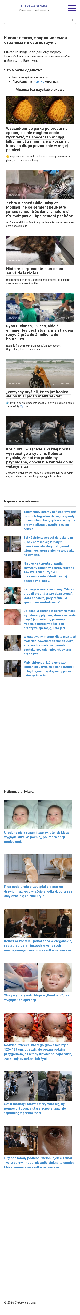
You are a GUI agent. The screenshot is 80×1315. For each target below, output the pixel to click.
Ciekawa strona (34, 6)
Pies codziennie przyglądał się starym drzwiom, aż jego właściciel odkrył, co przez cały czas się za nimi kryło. (38, 891)
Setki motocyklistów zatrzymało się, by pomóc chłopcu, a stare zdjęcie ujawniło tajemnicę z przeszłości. (35, 1108)
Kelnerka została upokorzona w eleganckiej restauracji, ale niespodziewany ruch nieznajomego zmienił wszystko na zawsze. (38, 945)
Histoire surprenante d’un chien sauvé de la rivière (34, 270)
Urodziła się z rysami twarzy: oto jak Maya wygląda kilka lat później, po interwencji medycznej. (36, 837)
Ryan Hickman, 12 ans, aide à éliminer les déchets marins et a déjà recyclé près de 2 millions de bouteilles (39, 332)
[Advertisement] (40, 735)
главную (38, 81)
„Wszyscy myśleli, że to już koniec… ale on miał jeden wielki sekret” (38, 394)
